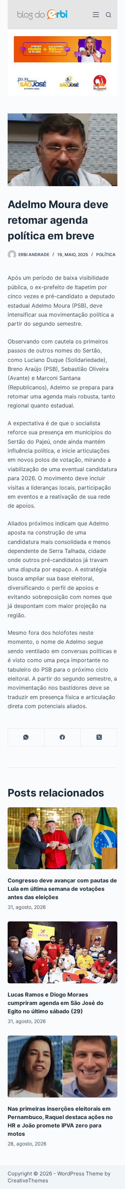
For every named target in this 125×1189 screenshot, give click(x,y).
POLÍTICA (106, 254)
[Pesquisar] (108, 14)
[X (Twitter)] (99, 737)
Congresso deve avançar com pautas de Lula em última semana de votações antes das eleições (62, 889)
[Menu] (96, 14)
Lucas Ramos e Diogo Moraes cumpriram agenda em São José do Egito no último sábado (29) (55, 1003)
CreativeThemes (28, 1180)
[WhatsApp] (26, 737)
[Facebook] (62, 737)
